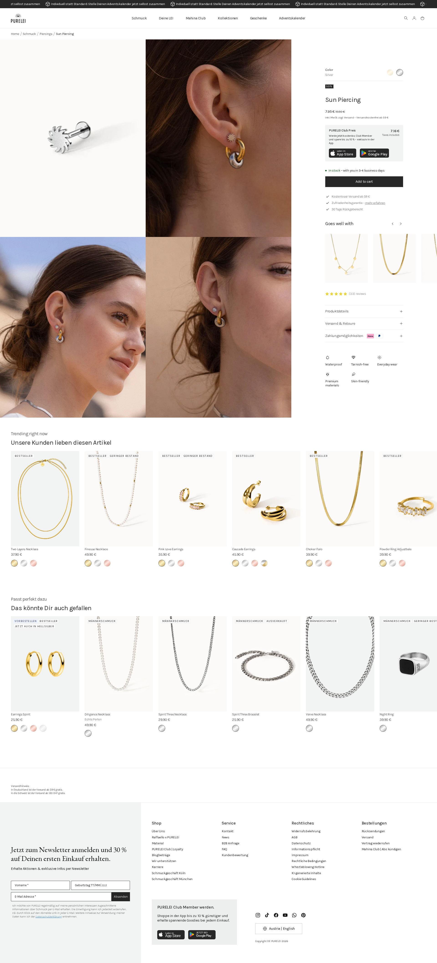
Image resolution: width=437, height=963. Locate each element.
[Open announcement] (218, 4)
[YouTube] (285, 915)
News (225, 837)
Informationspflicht (306, 849)
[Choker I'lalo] (340, 498)
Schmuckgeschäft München (172, 879)
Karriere (157, 867)
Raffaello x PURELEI (165, 837)
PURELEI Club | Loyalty (167, 849)
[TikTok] (267, 915)
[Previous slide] (392, 223)
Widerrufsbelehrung (306, 831)
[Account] (414, 18)
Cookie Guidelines (304, 879)
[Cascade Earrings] (266, 498)
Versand (367, 837)
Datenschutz (301, 843)
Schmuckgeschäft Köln (168, 873)
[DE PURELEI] (18, 18)
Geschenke (258, 18)
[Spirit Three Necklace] (192, 663)
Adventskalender (292, 18)
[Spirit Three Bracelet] (266, 663)
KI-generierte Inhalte (306, 873)
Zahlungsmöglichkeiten (344, 336)
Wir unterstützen (164, 861)
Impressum (300, 855)
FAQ (224, 849)
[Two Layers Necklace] (45, 498)
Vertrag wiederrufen (376, 843)
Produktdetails (336, 311)
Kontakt (228, 831)
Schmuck (139, 18)
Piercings (46, 34)
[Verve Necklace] (340, 663)
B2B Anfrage (230, 843)
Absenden (121, 897)
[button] (406, 18)
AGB (294, 837)
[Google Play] (202, 934)
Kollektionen (228, 18)
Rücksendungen (373, 831)
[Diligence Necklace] (119, 663)
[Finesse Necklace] (119, 498)
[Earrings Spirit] (45, 663)
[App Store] (171, 934)
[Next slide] (401, 223)
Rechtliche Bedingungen (309, 861)
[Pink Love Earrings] (192, 498)
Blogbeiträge (161, 855)
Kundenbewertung (235, 855)
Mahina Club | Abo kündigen (381, 849)
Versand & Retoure (340, 323)
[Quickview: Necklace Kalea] (346, 258)
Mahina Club (196, 18)
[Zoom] (73, 138)
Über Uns (158, 831)
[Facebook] (276, 915)
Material (158, 843)
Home (15, 34)
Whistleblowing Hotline (308, 867)
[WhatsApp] (294, 915)
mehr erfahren (375, 203)
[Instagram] (258, 915)
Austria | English (282, 928)
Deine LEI (166, 18)
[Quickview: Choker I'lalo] (394, 258)
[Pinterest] (303, 915)
